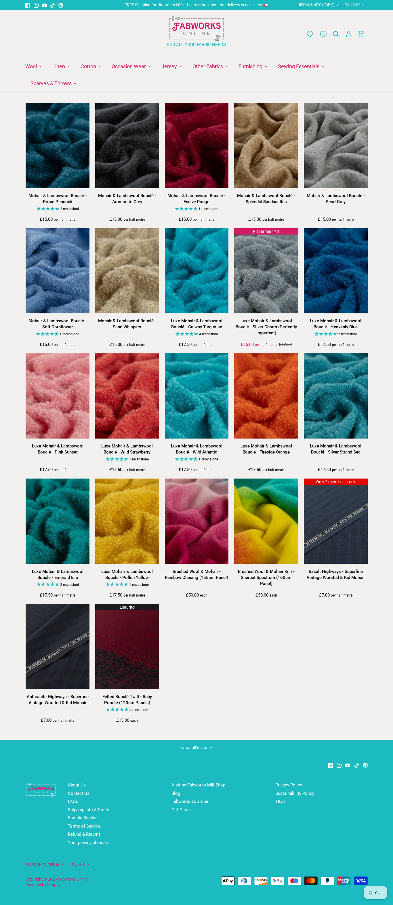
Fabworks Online (73, 879)
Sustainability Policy (294, 793)
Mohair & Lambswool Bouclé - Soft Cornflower (57, 323)
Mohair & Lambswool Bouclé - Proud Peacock (57, 198)
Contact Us (78, 793)
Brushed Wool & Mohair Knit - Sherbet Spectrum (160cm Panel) (266, 577)
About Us (77, 785)
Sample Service (83, 817)
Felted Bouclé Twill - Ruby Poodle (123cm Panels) (127, 699)
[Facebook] (27, 5)
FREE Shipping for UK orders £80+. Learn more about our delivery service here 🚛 (196, 5)
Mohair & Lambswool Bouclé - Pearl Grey (336, 198)
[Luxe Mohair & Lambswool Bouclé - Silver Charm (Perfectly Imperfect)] (266, 270)
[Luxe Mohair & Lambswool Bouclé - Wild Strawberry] (127, 396)
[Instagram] (36, 5)
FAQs (73, 801)
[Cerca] (336, 34)
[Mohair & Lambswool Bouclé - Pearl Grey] (336, 145)
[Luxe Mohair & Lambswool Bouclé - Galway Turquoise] (197, 270)
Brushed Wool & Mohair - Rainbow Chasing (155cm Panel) (196, 574)
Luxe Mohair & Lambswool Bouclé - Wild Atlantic (196, 449)
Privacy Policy (288, 785)
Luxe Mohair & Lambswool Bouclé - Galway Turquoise (196, 323)
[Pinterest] (60, 5)
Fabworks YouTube (189, 801)
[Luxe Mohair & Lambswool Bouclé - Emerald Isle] (57, 521)
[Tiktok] (52, 5)
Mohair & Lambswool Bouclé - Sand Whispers (127, 323)
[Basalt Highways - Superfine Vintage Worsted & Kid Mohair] (336, 521)
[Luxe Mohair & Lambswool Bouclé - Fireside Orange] (266, 396)
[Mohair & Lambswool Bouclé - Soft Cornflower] (57, 270)
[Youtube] (44, 5)
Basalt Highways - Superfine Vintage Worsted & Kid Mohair (336, 574)
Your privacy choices (88, 842)
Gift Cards (181, 809)
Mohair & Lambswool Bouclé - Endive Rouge (196, 198)
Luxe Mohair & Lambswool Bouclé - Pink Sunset (57, 449)
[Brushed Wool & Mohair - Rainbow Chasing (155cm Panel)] (197, 521)
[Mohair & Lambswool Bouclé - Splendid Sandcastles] (266, 145)
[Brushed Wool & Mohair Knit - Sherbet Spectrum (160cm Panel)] (266, 521)
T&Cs (280, 801)
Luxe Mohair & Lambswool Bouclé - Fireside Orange (266, 449)
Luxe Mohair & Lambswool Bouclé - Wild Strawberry (127, 449)
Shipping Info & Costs (88, 809)
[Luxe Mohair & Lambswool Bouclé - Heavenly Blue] (336, 270)
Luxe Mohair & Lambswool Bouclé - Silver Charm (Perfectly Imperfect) (266, 327)
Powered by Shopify (43, 884)
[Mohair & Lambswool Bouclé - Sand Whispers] (127, 270)
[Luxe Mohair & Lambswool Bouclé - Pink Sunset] (57, 396)
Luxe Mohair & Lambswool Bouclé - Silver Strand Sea (335, 449)
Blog (175, 793)
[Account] (348, 34)
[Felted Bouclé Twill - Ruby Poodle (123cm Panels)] (127, 646)
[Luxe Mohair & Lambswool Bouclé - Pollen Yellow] (127, 521)
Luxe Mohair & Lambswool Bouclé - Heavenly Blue (335, 323)
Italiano (352, 5)
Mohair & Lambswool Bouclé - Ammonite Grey (127, 198)
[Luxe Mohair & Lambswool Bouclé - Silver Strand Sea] (336, 396)
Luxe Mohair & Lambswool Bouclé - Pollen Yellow (127, 574)
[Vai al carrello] (361, 34)
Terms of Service (84, 826)
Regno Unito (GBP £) (316, 5)
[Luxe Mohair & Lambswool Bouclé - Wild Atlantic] (197, 396)
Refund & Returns (84, 834)
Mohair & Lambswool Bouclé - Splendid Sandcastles (266, 198)
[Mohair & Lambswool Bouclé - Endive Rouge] (197, 145)
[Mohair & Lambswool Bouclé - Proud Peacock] (57, 145)
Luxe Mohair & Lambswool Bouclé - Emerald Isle (57, 574)
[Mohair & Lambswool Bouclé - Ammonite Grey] (127, 145)
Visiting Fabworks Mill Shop (198, 785)
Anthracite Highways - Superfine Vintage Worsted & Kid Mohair (58, 699)
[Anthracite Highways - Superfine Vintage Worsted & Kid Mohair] (57, 646)
